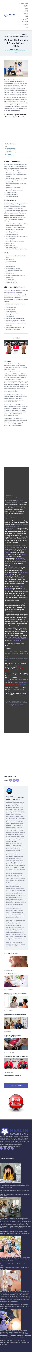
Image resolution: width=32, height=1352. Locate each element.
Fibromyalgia (19, 558)
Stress (16, 1301)
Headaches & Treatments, (17, 1219)
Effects (9, 151)
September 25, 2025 (9, 1052)
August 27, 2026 (4, 1267)
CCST (13, 653)
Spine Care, (12, 1226)
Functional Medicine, (19, 1184)
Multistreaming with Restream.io (12, 1075)
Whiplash (22, 1227)
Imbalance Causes (12, 149)
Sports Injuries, (10, 1337)
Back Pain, (3, 1291)
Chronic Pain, (10, 1184)
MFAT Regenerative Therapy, (7, 1223)
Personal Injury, (19, 1223)
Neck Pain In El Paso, (15, 1296)
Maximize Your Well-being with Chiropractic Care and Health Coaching (15, 994)
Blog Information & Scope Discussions (14, 518)
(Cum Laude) (23, 695)
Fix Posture (8, 154)
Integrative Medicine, (20, 1185)
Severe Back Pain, (4, 1299)
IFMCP (17, 653)
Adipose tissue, (4, 1218)
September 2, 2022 (9, 970)
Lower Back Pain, (14, 1294)
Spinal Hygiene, (4, 1301)
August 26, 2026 (4, 1342)
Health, (26, 1184)
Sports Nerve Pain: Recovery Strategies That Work (12, 1340)
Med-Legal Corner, (26, 1221)
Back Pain (8, 552)
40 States (23, 684)
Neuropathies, (21, 1333)
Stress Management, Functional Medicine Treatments (16, 561)
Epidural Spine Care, (5, 1219)
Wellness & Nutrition (16, 547)
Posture (16, 34)
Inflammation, (27, 1219)
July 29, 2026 (7, 1031)
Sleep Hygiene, (21, 1224)
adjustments (12, 292)
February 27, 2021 (8, 1072)
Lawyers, (19, 1221)
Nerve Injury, (24, 1296)
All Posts (16, 49)
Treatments (9, 1187)
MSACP (20, 652)
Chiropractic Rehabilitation (12, 152)
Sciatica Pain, (27, 1298)
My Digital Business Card (16, 705)
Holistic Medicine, (4, 1185)
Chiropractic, (3, 1184)
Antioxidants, (11, 1218)
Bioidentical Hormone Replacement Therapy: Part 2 (15, 1015)
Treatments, (17, 1227)
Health (8, 34)
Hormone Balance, (22, 1257)
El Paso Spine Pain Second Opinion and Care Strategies (14, 1304)
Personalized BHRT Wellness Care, (9, 1259)
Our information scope (11, 567)
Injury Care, (12, 1185)
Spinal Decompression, (23, 1299)
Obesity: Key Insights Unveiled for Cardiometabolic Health (12, 1036)
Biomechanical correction (12, 313)
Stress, (17, 1226)
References (12, 156)
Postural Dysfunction (11, 148)
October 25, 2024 (8, 1010)
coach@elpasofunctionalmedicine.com (10, 1146)
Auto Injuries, (18, 1218)
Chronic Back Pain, (17, 1291)
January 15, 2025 (8, 989)
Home (11, 49)
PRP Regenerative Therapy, (10, 1224)
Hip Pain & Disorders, (16, 1293)
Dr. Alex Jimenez (10, 652)
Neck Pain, (7, 1296)
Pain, (5, 1187)
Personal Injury (12, 549)
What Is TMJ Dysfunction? (10, 974)
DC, (16, 652)
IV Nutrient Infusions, (11, 1221)
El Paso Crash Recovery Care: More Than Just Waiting (13, 1231)
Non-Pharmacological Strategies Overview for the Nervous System (14, 1191)
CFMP (22, 653)
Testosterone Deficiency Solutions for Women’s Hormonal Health (14, 1264)
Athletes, (2, 1330)
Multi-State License (21, 682)
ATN (26, 653)
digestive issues (22, 217)
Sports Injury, (17, 1337)
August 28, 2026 (4, 1194)
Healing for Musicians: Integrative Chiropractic (16, 1056)
